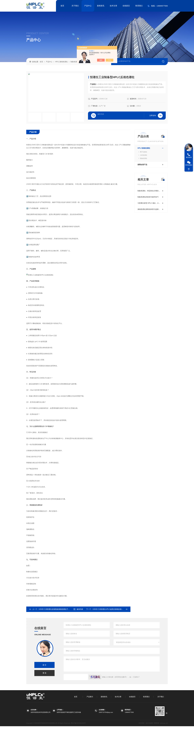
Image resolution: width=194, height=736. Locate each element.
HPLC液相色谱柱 (61, 62)
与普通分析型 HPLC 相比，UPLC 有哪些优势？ (151, 203)
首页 (62, 6)
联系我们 (139, 6)
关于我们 (75, 6)
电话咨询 (189, 157)
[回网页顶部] (189, 169)
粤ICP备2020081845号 (78, 723)
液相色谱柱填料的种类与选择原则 (150, 209)
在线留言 (126, 6)
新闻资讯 (100, 6)
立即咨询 (152, 115)
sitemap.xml (164, 723)
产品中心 (88, 6)
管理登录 (156, 723)
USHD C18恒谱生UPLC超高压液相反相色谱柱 (109, 609)
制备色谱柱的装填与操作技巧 (148, 197)
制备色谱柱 (75, 62)
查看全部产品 (142, 164)
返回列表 (80, 609)
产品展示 (90, 697)
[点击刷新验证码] (95, 677)
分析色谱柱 (143, 155)
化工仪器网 (149, 723)
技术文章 (113, 6)
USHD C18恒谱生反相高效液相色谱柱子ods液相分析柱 (59, 609)
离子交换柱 (143, 152)
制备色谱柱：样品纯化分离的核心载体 (151, 191)
